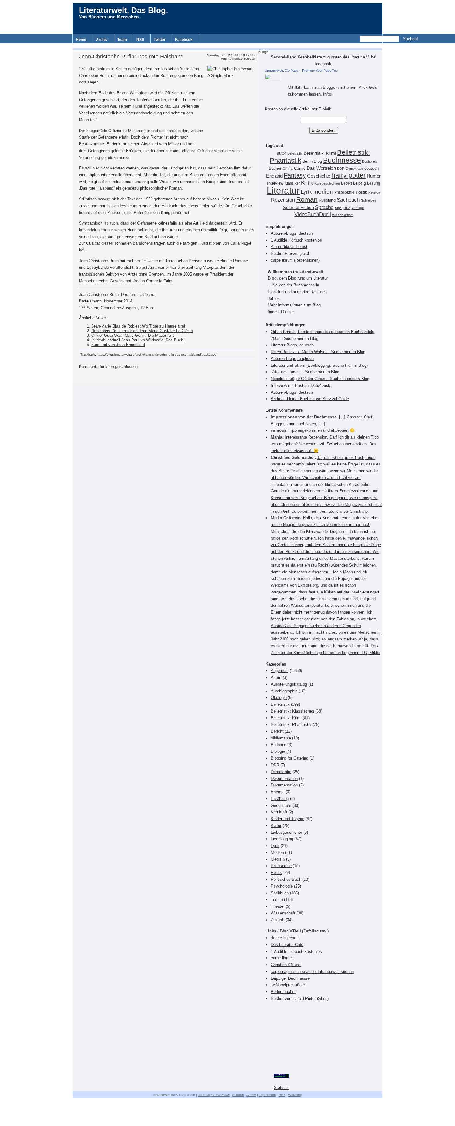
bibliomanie (281, 738)
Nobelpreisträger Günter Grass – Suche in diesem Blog (320, 378)
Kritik (307, 183)
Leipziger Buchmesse (290, 978)
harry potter (349, 175)
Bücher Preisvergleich (290, 253)
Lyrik (306, 192)
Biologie (278, 751)
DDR (340, 168)
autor (281, 153)
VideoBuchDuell (312, 214)
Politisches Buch (286, 879)
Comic (300, 168)
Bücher (275, 168)
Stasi (338, 208)
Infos (327, 94)
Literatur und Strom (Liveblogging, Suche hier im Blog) (319, 365)
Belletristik (294, 153)
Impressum (267, 1095)
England (274, 175)
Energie (277, 792)
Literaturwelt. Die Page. (282, 70)
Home (81, 39)
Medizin (278, 859)
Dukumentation (284, 785)
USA (347, 208)
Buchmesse (342, 160)
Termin (277, 899)
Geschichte (318, 175)
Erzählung (280, 798)
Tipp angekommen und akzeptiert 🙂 (322, 430)
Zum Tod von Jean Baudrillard (118, 344)
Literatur (283, 190)
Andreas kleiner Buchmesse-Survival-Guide (310, 398)
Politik (361, 192)
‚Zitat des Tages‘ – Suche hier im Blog (305, 372)
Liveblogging (282, 839)
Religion (374, 192)
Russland (327, 200)
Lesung (373, 183)
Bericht (277, 731)
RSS (140, 39)
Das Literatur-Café (287, 944)
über (214, 1095)
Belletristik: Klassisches (292, 711)
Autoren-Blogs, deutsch (292, 233)
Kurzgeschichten (327, 183)
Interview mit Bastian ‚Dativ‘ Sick (300, 385)
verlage (358, 208)
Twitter (160, 39)
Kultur (276, 825)
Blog (318, 161)
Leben (346, 183)
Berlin (307, 161)
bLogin (263, 52)
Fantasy (295, 175)
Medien (277, 852)
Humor (374, 175)
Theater (277, 906)
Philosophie (344, 192)
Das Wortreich (321, 168)
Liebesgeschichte (286, 832)
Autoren (238, 1095)
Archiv (102, 39)
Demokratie (354, 168)
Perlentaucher (283, 991)
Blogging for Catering (289, 758)
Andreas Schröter (242, 58)
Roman (307, 199)
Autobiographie (284, 691)
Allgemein (279, 670)
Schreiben (368, 200)
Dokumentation (284, 778)
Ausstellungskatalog (289, 684)
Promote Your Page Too (320, 70)
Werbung (295, 1095)
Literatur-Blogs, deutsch (292, 345)
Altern (276, 677)
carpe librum (282, 958)
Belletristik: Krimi (320, 153)
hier (290, 312)
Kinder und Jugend (287, 818)
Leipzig (359, 183)
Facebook (184, 39)
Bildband (278, 745)
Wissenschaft (342, 215)
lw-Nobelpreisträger (288, 985)
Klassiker (292, 183)
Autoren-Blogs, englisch (292, 358)
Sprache (324, 207)
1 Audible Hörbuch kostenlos (296, 240)
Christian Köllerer (286, 964)
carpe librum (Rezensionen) (295, 260)
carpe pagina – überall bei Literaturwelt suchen (312, 971)
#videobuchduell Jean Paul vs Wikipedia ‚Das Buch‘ (137, 340)
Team (122, 39)
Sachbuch (348, 200)
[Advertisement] (227, 45)
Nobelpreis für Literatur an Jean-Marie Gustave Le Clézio (142, 330)
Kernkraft (279, 812)
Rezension (283, 200)
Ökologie (279, 697)
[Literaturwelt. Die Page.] (323, 77)
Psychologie (282, 886)
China (288, 168)
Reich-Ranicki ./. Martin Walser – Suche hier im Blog (318, 351)
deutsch (371, 168)
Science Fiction (298, 207)
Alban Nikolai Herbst (289, 246)
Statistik (281, 1087)
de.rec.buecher (284, 937)
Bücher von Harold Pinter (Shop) (300, 998)
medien (323, 191)
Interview (275, 183)
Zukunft (277, 920)
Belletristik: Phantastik (291, 724)
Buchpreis (369, 161)
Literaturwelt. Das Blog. (123, 10)
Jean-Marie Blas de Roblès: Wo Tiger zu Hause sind (138, 326)
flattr (299, 87)
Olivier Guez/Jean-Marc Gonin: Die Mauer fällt (132, 335)
